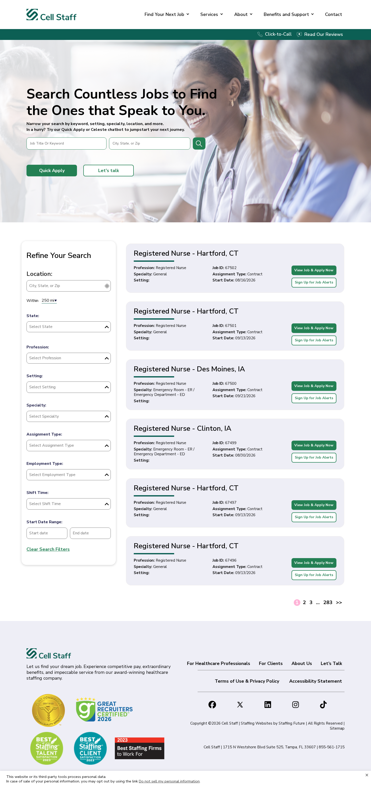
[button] (51, 170)
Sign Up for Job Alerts (314, 282)
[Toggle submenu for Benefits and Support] (312, 14)
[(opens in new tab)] (105, 709)
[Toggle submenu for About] (251, 14)
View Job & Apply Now (313, 270)
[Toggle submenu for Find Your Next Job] (188, 14)
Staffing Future (292, 723)
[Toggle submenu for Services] (222, 14)
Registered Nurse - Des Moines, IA (189, 369)
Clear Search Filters (48, 549)
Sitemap (337, 728)
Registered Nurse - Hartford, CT (186, 253)
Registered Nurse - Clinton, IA (182, 428)
